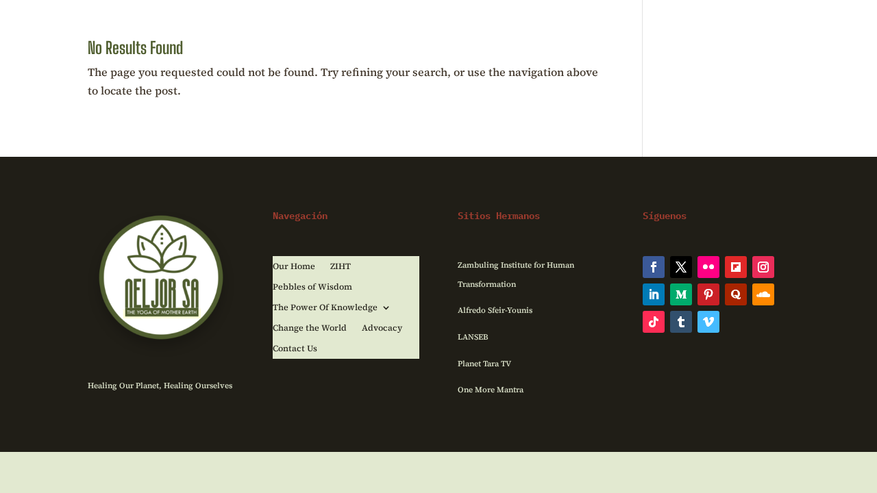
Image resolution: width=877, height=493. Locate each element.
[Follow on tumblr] (681, 322)
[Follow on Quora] (736, 294)
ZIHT (340, 267)
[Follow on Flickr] (708, 267)
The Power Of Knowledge (325, 308)
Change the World (310, 328)
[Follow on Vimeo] (708, 322)
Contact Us (295, 349)
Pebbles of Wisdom (312, 287)
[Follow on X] (681, 267)
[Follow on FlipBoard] (736, 267)
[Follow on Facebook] (654, 267)
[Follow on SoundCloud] (763, 294)
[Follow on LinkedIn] (654, 294)
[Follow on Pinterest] (708, 294)
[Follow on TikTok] (654, 322)
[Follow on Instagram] (763, 267)
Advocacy (382, 328)
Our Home (294, 267)
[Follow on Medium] (681, 294)
